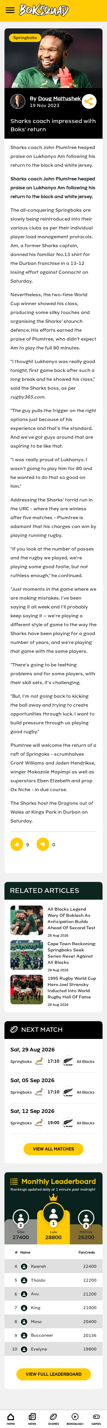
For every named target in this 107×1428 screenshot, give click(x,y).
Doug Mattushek (59, 98)
